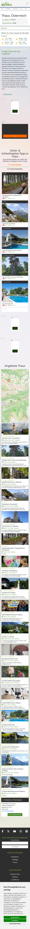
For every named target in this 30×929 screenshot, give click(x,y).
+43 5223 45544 (8, 811)
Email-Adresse (15, 840)
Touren (15, 862)
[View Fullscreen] (27, 371)
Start (2, 8)
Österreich (15, 8)
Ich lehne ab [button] (15, 920)
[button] (8, 380)
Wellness (15, 877)
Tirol (21, 8)
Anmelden (16, 847)
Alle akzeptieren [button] (15, 917)
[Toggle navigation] (27, 3)
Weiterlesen (8, 94)
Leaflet (13, 422)
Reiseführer (8, 8)
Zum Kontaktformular (15, 814)
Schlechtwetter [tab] (16, 169)
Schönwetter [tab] (16, 164)
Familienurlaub (15, 874)
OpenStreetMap (20, 422)
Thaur (26, 8)
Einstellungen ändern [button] (15, 923)
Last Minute (15, 880)
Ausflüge (15, 859)
